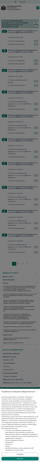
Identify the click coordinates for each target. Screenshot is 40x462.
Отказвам (20, 454)
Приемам (20, 459)
